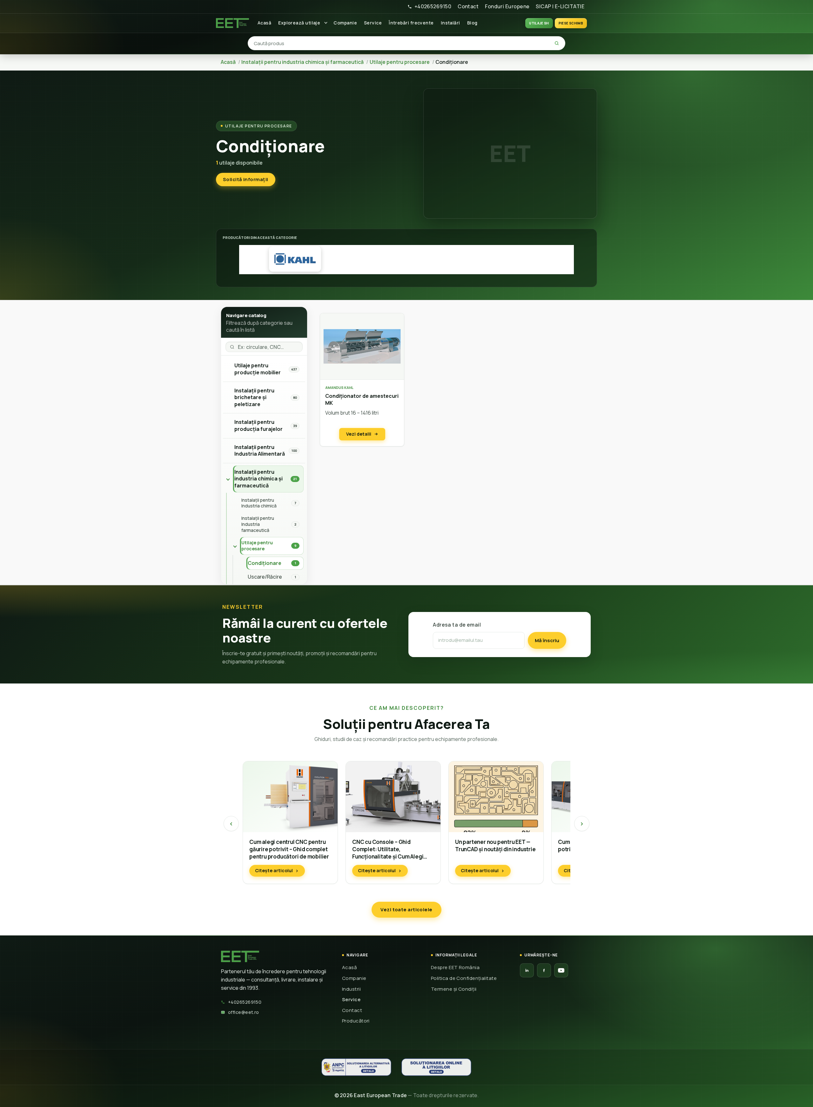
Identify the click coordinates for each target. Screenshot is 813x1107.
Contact (468, 6)
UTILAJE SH (539, 23)
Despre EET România (455, 967)
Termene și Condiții (454, 989)
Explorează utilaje (299, 23)
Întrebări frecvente (411, 23)
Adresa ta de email (457, 624)
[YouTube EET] (561, 970)
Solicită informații (245, 179)
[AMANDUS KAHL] (295, 259)
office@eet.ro (243, 1012)
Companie (345, 23)
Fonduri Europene (507, 6)
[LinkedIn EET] (527, 970)
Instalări (450, 23)
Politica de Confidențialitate (464, 978)
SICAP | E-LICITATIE (560, 6)
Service (373, 23)
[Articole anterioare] (231, 823)
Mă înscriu (547, 640)
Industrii (351, 989)
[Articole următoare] (581, 823)
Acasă (264, 23)
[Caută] (556, 43)
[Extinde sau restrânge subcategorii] (228, 479)
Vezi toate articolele (406, 909)
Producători (356, 1020)
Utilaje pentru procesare (258, 126)
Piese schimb (571, 23)
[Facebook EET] (544, 970)
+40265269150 (432, 6)
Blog (472, 23)
